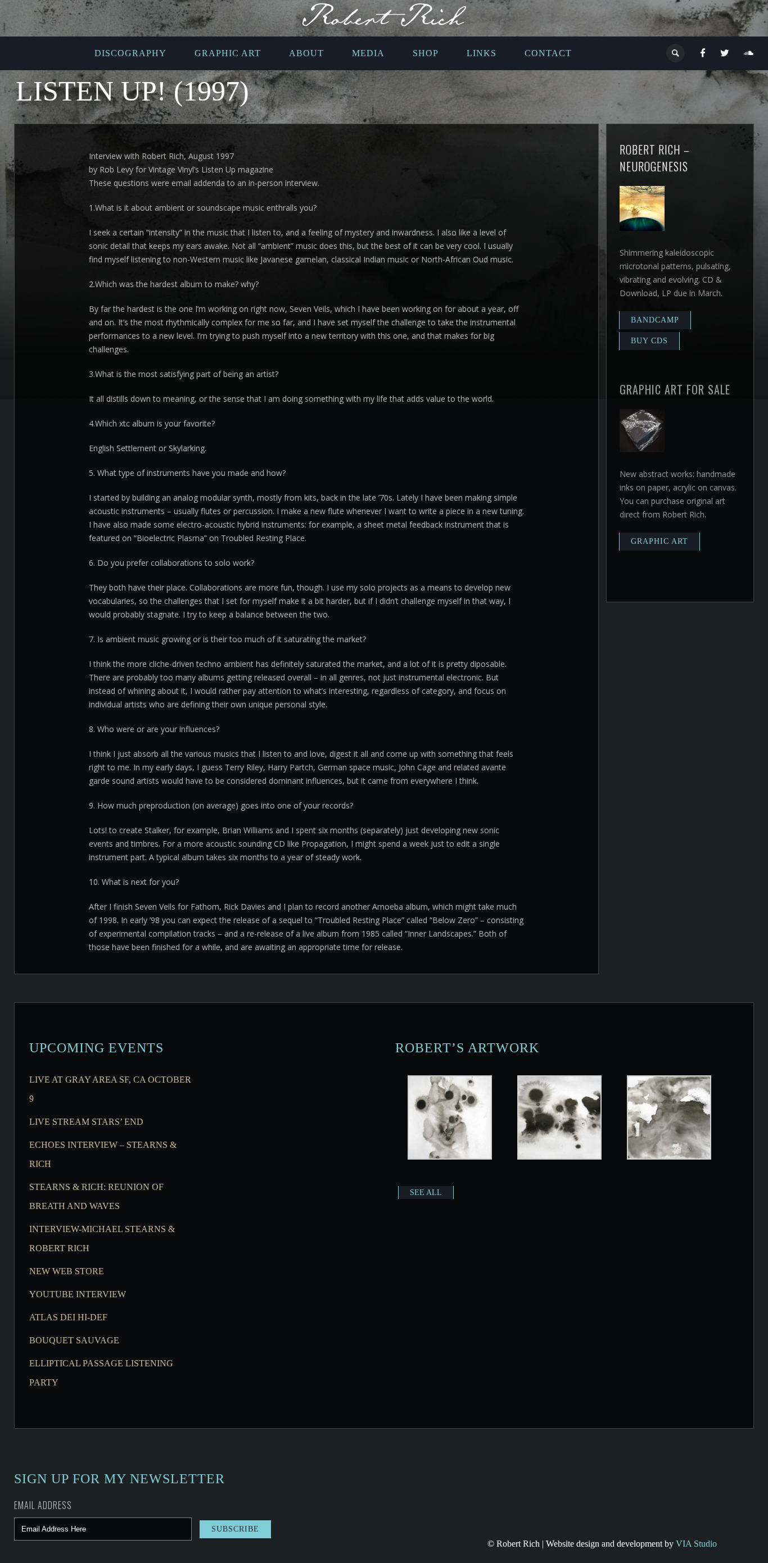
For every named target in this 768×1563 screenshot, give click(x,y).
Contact (548, 53)
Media (368, 53)
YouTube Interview (77, 1294)
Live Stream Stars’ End (86, 1121)
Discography (130, 53)
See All (426, 1192)
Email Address (43, 1505)
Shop (426, 53)
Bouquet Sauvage (74, 1340)
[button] (450, 1119)
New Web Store (66, 1271)
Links (481, 53)
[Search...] (676, 53)
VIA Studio (696, 1543)
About (306, 53)
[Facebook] (703, 53)
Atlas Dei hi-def (68, 1317)
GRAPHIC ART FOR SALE (675, 389)
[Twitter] (725, 53)
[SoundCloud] (749, 53)
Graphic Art (228, 53)
